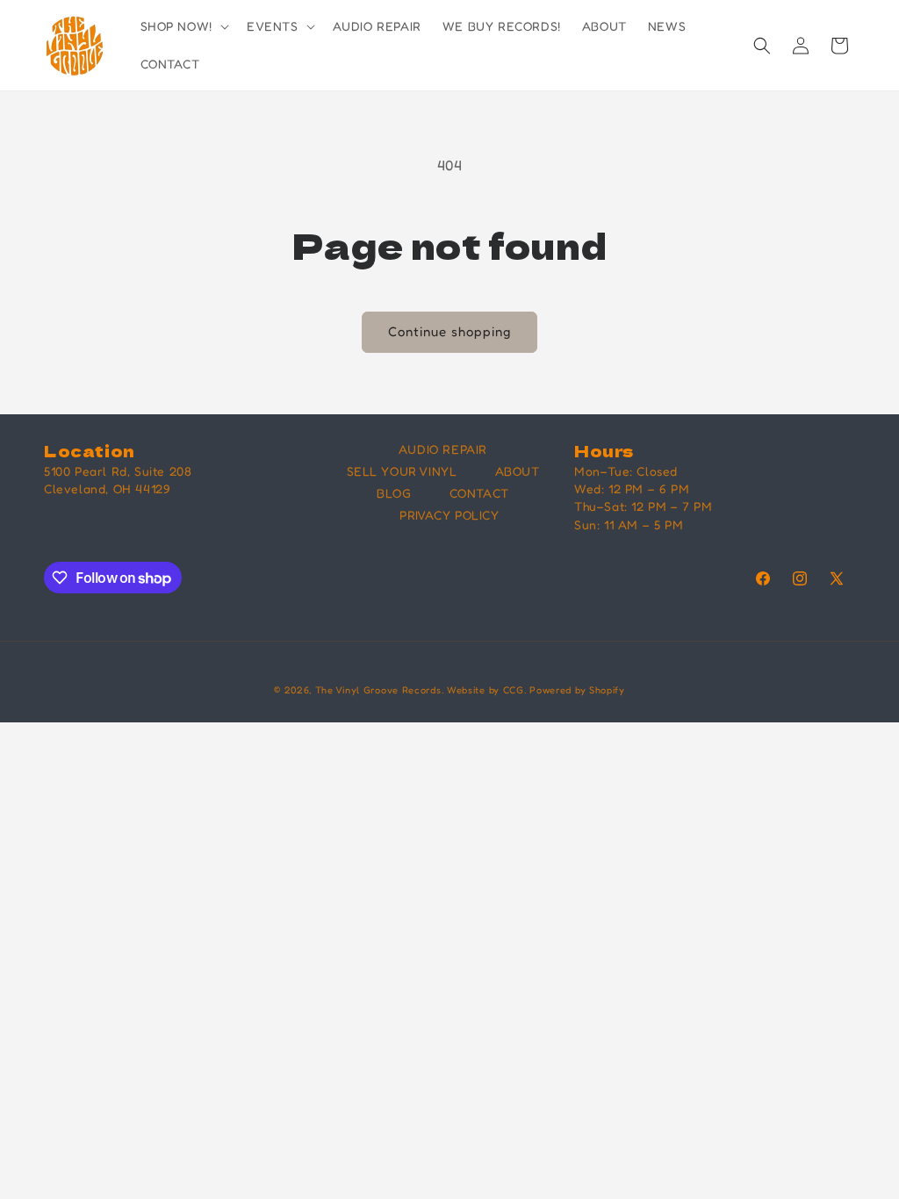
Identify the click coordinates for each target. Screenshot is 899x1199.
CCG (513, 690)
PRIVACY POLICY (449, 514)
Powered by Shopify (577, 690)
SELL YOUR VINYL (402, 470)
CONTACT (479, 492)
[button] (183, 26)
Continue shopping (449, 331)
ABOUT (517, 470)
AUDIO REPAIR (443, 449)
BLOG (394, 492)
